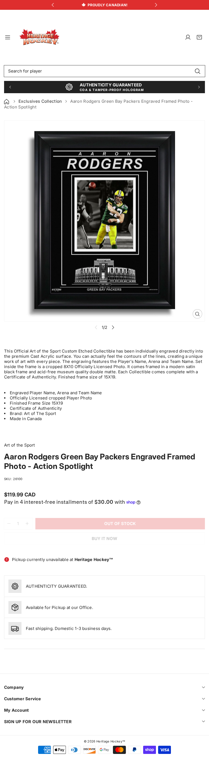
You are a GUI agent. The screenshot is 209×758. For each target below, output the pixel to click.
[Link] (39, 37)
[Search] (197, 71)
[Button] (53, 5)
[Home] (7, 101)
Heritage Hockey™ (110, 741)
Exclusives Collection (40, 101)
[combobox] (104, 71)
